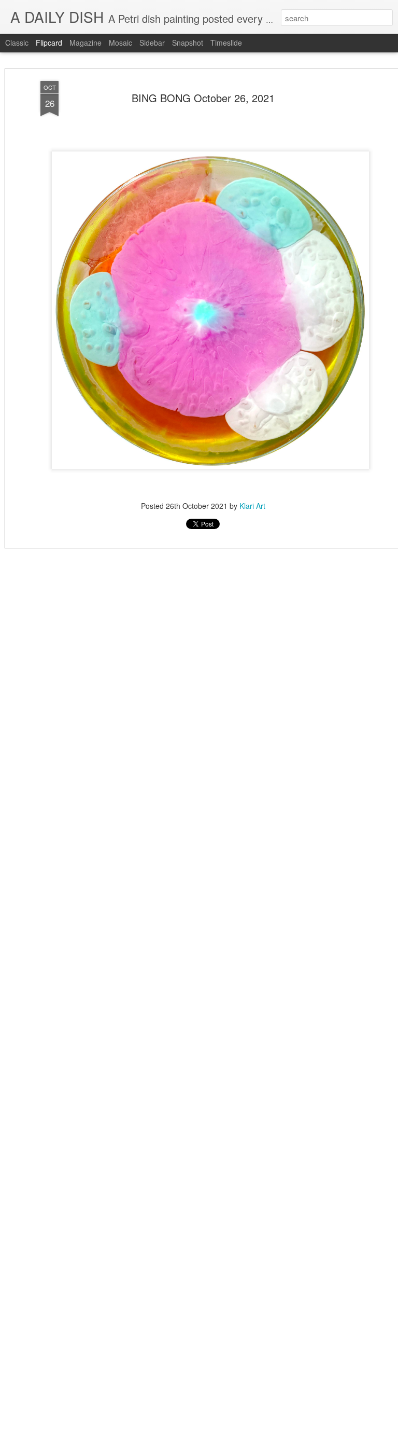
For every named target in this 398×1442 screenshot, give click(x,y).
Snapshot (187, 42)
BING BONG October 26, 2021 (203, 97)
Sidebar (152, 42)
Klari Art (252, 506)
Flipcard (49, 42)
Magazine (85, 42)
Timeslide (226, 42)
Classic (17, 42)
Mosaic (120, 42)
